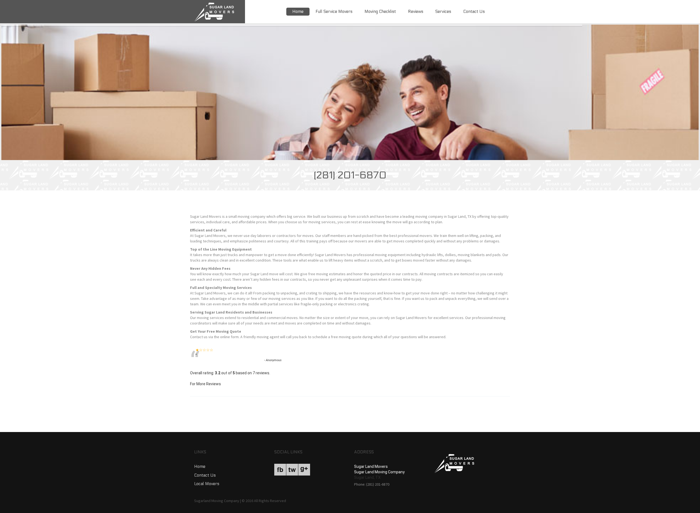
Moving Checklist (380, 11)
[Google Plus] (304, 470)
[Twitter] (292, 470)
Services (443, 11)
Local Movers (206, 483)
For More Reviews (205, 384)
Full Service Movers (334, 11)
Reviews (415, 11)
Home (298, 11)
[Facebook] (280, 470)
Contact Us (474, 11)
